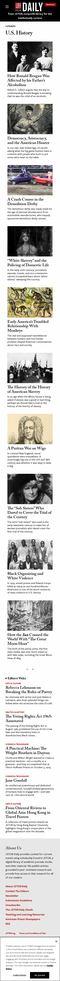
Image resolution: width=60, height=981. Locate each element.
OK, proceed (39, 975)
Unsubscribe (13, 905)
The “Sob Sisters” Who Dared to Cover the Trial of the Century (29, 513)
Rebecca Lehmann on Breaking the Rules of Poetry (29, 690)
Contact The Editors (17, 891)
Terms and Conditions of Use (32, 933)
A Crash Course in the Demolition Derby (25, 202)
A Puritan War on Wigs (26, 448)
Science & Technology (17, 744)
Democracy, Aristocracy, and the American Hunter (28, 141)
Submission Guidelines (19, 900)
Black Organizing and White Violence (25, 576)
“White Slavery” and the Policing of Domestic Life (28, 263)
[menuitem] (50, 4)
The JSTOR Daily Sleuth (19, 910)
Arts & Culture (13, 683)
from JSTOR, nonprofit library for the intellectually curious (30, 16)
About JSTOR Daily (17, 886)
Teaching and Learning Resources (25, 914)
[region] (30, 959)
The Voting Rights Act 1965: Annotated (29, 719)
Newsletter (50, 4)
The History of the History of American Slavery (28, 390)
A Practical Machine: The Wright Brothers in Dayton (28, 751)
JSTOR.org (10, 933)
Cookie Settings (19, 975)
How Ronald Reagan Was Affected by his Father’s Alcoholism (28, 81)
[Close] (56, 941)
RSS (8, 924)
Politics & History (15, 712)
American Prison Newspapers (23, 919)
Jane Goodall (16, 781)
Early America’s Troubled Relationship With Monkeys (28, 326)
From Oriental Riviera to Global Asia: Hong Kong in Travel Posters (28, 813)
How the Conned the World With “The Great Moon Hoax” (27, 640)
